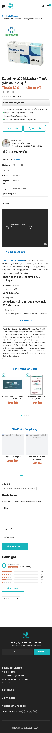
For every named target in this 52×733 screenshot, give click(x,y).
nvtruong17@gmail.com (15, 676)
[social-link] (21, 711)
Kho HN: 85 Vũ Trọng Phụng (20, 679)
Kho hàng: (6, 679)
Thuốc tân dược (12, 16)
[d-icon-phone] (43, 6)
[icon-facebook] (3, 92)
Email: (4, 676)
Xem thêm (24, 321)
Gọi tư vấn (36, 128)
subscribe (41, 652)
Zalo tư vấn (12, 128)
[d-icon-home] (3, 16)
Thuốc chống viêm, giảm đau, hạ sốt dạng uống (19, 488)
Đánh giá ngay (13, 588)
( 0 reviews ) (17, 96)
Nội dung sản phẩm (15, 252)
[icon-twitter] (8, 92)
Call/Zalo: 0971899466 (9, 711)
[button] (21, 415)
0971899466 (12, 672)
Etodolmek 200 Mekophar (14, 260)
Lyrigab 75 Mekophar (13, 457)
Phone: (4, 672)
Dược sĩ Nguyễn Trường (20, 143)
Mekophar (16, 160)
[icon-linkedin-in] (13, 92)
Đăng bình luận (14, 546)
